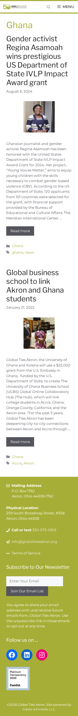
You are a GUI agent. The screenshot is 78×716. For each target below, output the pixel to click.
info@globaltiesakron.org (34, 542)
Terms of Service (26, 553)
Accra (17, 463)
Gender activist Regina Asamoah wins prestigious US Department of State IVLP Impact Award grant (37, 60)
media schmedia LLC (38, 709)
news (29, 252)
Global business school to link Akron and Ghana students (35, 285)
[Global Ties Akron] (15, 7)
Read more (20, 231)
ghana (17, 252)
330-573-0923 (44, 530)
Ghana (17, 246)
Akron (29, 463)
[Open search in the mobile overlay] (49, 7)
